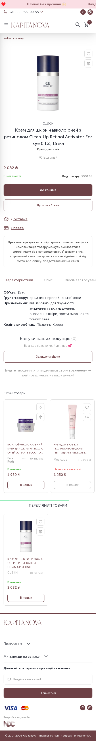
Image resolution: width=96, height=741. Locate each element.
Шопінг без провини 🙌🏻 (44, 4)
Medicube (60, 459)
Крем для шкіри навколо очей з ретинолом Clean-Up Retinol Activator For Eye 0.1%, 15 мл (25, 563)
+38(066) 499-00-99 (23, 12)
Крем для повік (48, 149)
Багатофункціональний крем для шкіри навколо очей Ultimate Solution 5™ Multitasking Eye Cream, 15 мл (25, 449)
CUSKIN (48, 124)
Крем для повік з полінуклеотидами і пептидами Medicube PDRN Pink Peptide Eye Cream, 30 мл (69, 449)
